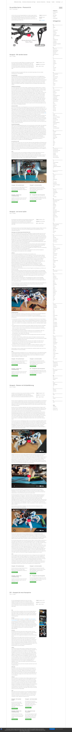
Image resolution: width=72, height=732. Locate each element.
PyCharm (54, 266)
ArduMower (55, 32)
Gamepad (54, 131)
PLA (53, 256)
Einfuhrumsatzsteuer (56, 90)
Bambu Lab (55, 48)
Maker (54, 203)
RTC (53, 300)
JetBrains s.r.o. (55, 171)
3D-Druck (54, 389)
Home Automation (56, 157)
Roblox (54, 287)
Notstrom (54, 231)
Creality (54, 70)
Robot (54, 288)
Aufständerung (55, 39)
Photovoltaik (55, 255)
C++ (53, 59)
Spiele (54, 329)
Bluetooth (54, 52)
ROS (53, 296)
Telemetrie (54, 339)
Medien (54, 207)
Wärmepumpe (55, 378)
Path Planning (55, 249)
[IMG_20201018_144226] (43, 619)
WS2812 (54, 379)
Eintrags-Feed (55, 408)
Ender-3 (54, 94)
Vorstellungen (15, 9)
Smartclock (54, 318)
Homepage (43, 20)
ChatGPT (54, 62)
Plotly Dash (55, 257)
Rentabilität (55, 284)
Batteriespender (55, 50)
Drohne (54, 83)
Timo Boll (54, 346)
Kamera (54, 175)
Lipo (53, 195)
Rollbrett (54, 293)
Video (54, 373)
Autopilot (54, 45)
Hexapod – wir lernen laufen (36, 185)
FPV (53, 125)
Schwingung (55, 307)
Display (54, 79)
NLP (53, 229)
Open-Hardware (55, 239)
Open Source (55, 241)
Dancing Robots (55, 74)
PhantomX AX (55, 253)
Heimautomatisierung (56, 150)
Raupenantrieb (55, 278)
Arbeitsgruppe (55, 30)
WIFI (53, 376)
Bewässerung (55, 51)
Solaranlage (55, 322)
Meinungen (55, 15)
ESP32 (54, 106)
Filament (54, 121)
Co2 (53, 66)
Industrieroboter (55, 162)
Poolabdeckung (55, 260)
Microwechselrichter (56, 211)
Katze (54, 176)
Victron (54, 371)
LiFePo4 (54, 193)
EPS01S (54, 103)
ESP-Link (54, 109)
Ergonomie (54, 105)
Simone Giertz (55, 315)
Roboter (54, 289)
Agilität (54, 27)
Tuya (53, 357)
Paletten (54, 246)
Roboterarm (55, 291)
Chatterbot (54, 63)
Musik (54, 220)
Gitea (54, 141)
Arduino (54, 31)
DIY (53, 82)
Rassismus (54, 277)
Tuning (54, 356)
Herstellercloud (55, 151)
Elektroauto (55, 92)
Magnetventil (55, 201)
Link (45, 112)
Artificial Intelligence (56, 35)
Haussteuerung (55, 149)
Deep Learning (55, 76)
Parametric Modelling (56, 248)
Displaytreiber (55, 80)
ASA (53, 36)
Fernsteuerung (55, 119)
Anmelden (54, 406)
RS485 (54, 299)
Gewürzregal (55, 137)
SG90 (54, 312)
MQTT (54, 219)
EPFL (53, 102)
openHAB (54, 237)
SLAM (54, 316)
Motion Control (55, 216)
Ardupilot (54, 34)
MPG (53, 218)
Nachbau (27, 319)
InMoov (54, 163)
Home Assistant (55, 155)
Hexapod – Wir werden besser (19, 54)
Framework (55, 126)
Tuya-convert (55, 358)
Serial (54, 309)
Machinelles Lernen (56, 200)
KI (53, 180)
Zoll (53, 385)
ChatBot (54, 60)
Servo (54, 311)
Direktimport (55, 78)
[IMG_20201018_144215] (43, 625)
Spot (53, 331)
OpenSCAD (54, 240)
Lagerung (54, 189)
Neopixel (54, 227)
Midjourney (55, 212)
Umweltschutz (55, 362)
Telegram (54, 338)
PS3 (53, 263)
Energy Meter (55, 96)
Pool (53, 259)
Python (54, 267)
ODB (53, 236)
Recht (54, 280)
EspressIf (54, 110)
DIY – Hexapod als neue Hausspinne (37, 194)
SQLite (54, 333)
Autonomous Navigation (57, 43)
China (54, 64)
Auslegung (54, 41)
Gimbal (54, 138)
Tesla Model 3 (55, 342)
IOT (53, 167)
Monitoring (55, 215)
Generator (54, 135)
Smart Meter (55, 319)
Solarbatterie (55, 323)
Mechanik (54, 205)
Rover (54, 298)
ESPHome (54, 107)
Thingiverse (55, 343)
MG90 (54, 208)
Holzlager (54, 154)
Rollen (54, 295)
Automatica (55, 42)
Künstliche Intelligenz (56, 184)
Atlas (54, 38)
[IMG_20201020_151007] (43, 636)
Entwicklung (55, 98)
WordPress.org (55, 409)
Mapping (54, 204)
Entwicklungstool (55, 99)
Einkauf (54, 91)
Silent (54, 314)
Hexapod (54, 153)
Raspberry (54, 276)
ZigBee (54, 383)
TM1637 (54, 349)
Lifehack (54, 13)
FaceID (54, 114)
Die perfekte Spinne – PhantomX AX (20, 7)
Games (54, 133)
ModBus (54, 214)
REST (54, 285)
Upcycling (54, 366)
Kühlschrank (55, 179)
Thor (53, 345)
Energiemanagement (56, 95)
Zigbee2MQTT (55, 384)
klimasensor (55, 183)
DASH (54, 75)
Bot (53, 55)
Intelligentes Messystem (57, 166)
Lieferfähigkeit (55, 192)
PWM (54, 264)
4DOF (54, 394)
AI (53, 28)
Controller (54, 67)
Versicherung (55, 370)
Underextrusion (55, 365)
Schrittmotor (55, 305)
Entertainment (55, 12)
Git (53, 139)
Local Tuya (54, 196)
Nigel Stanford (55, 228)
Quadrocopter (55, 271)
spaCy (54, 327)
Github (54, 142)
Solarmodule (55, 325)
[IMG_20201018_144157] (43, 614)
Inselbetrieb (55, 165)
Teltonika (54, 341)
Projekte (14, 56)
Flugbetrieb (55, 123)
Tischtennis (55, 347)
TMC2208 (54, 350)
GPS (53, 145)
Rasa (53, 274)
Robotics (54, 292)
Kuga (54, 186)
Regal (54, 281)
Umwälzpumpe (55, 363)
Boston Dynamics (56, 54)
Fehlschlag (54, 118)
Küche (54, 177)
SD (53, 308)
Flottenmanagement (56, 122)
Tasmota (54, 336)
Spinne (54, 330)
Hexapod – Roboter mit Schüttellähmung (16, 195)
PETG (54, 252)
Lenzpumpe (55, 191)
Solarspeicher (55, 326)
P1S (53, 245)
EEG (53, 88)
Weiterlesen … (14, 191)
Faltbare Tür (55, 115)
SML (53, 320)
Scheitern (54, 304)
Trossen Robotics (55, 353)
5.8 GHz (54, 398)
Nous (54, 232)
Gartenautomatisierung (57, 134)
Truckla (54, 354)
